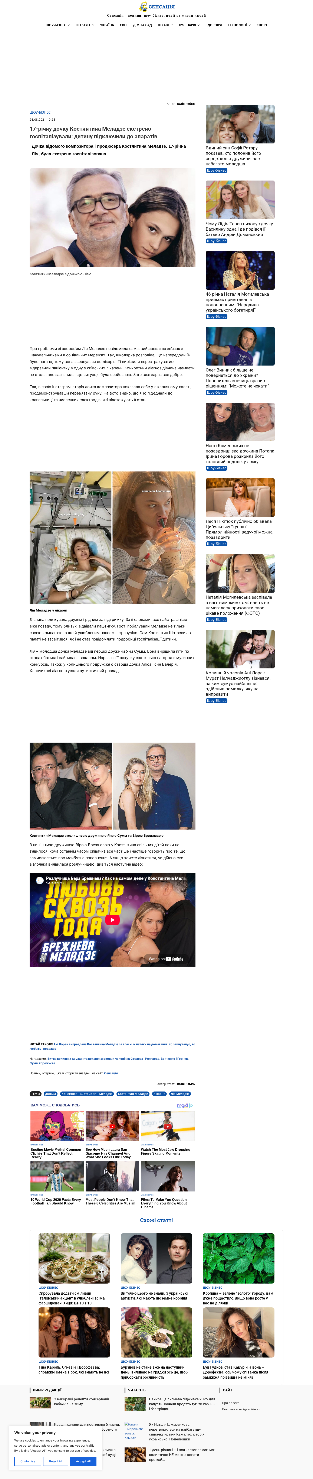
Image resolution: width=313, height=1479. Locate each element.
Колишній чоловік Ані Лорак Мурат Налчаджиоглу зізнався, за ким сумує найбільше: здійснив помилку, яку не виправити (238, 683)
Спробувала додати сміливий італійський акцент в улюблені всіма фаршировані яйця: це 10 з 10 (72, 1298)
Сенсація (111, 1073)
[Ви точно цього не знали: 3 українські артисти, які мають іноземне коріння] (156, 1258)
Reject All (55, 1461)
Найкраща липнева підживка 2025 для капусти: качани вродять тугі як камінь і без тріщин (182, 1404)
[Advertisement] (156, 65)
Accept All (83, 1461)
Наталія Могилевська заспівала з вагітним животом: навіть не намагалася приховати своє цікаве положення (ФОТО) (239, 605)
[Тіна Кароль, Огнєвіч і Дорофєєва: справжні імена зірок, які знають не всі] (74, 1332)
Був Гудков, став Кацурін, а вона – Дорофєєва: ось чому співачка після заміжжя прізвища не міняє (235, 1372)
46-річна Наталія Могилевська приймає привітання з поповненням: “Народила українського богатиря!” (237, 302)
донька (50, 1094)
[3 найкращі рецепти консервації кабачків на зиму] (40, 1402)
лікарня (159, 1094)
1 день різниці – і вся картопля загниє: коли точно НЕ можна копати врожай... (182, 1455)
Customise (27, 1461)
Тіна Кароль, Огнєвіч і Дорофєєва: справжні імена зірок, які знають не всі (74, 1369)
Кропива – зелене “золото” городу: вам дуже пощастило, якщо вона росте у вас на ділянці (238, 1298)
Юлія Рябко (186, 104)
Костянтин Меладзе (133, 1094)
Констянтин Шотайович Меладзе (87, 1094)
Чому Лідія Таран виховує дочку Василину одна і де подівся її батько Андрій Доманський (239, 229)
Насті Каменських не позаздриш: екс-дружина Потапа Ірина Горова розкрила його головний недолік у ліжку (240, 453)
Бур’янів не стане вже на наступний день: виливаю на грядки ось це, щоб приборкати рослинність (154, 1372)
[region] (55, 1448)
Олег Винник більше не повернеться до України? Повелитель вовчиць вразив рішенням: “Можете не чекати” (237, 378)
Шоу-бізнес (40, 112)
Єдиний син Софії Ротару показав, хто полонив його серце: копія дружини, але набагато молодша (233, 155)
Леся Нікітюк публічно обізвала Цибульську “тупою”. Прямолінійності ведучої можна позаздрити (239, 529)
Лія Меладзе (180, 1094)
